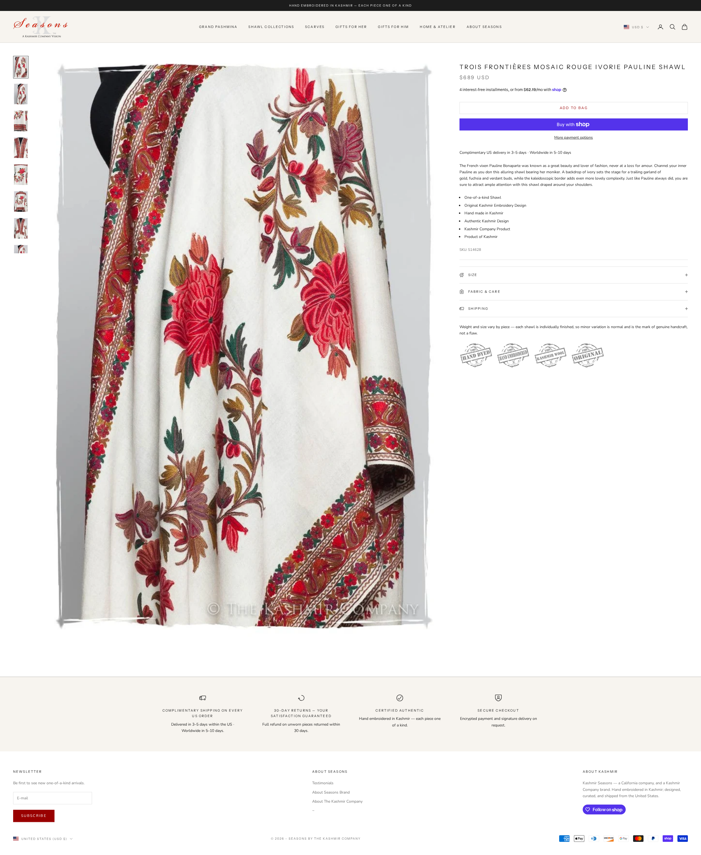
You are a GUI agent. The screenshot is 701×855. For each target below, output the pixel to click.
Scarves (314, 27)
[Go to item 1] (20, 67)
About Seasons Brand (331, 792)
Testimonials (323, 783)
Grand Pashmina (218, 27)
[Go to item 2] (20, 94)
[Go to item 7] (20, 228)
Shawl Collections (271, 27)
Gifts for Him (393, 27)
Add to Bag (574, 107)
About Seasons (484, 27)
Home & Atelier (437, 27)
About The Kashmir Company (337, 801)
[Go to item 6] (20, 201)
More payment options (573, 137)
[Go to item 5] (20, 174)
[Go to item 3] (20, 121)
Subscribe (34, 815)
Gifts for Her (351, 27)
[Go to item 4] (20, 148)
